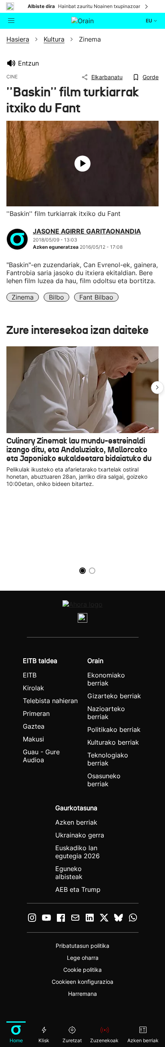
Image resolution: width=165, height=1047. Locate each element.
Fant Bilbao (96, 297)
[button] (157, 387)
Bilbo (56, 297)
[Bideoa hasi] (82, 164)
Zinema (23, 297)
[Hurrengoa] (147, 6)
